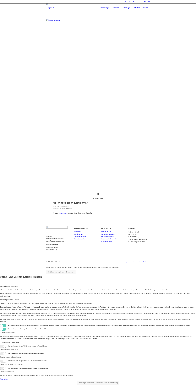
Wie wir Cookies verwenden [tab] (9, 286)
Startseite (128, 2)
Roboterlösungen (106, 241)
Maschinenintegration (108, 234)
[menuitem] (128, 1)
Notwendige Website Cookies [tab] (9, 299)
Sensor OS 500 (106, 231)
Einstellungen (70, 272)
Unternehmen (137, 2)
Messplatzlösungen (107, 236)
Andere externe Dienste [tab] (7, 332)
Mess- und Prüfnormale (108, 239)
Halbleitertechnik (79, 239)
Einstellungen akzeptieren (56, 272)
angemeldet (63, 213)
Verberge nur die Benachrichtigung (107, 383)
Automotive (77, 231)
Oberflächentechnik (80, 236)
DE (145, 2)
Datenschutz (4, 379)
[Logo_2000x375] (50, 8)
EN (149, 2)
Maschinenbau (78, 234)
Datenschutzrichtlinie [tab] (7, 372)
